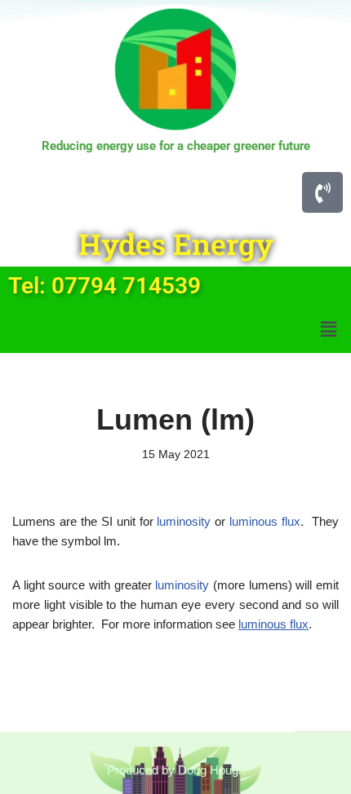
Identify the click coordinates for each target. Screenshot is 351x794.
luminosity (184, 521)
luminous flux (264, 521)
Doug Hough (211, 770)
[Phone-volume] (322, 192)
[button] (329, 329)
